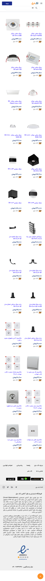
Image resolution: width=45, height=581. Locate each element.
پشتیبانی (19, 465)
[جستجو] (36, 8)
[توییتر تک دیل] (8, 487)
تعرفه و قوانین (7, 465)
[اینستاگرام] (4, 487)
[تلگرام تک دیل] (16, 487)
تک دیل (35, 41)
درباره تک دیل (38, 465)
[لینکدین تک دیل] (12, 487)
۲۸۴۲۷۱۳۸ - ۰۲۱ (17, 566)
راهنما (28, 465)
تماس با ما (39, 471)
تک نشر (29, 471)
